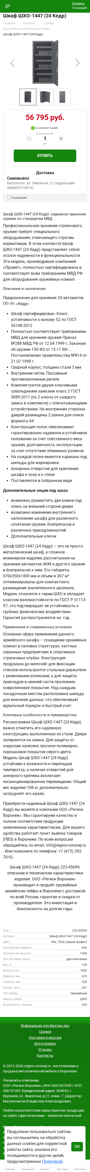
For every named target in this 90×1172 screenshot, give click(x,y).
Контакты (45, 1055)
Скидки (45, 1032)
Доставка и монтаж (45, 1038)
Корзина (78, 3)
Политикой (52, 1161)
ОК (77, 1146)
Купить (45, 155)
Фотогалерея (45, 1044)
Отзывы (45, 1050)
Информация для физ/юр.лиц (45, 1026)
